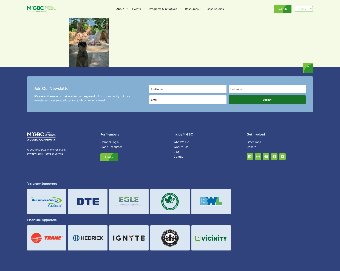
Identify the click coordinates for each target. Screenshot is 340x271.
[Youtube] (282, 156)
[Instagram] (258, 156)
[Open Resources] (201, 9)
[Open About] (127, 9)
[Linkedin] (250, 156)
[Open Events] (143, 9)
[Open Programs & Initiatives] (180, 9)
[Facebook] (266, 156)
